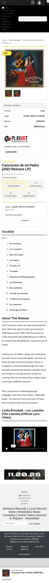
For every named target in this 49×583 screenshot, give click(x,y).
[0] (46, 3)
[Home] (8, 19)
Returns (40, 547)
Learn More (11, 152)
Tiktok (25, 501)
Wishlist (26, 220)
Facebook (25, 496)
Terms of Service (24, 548)
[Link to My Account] (40, 3)
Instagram (25, 498)
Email (25, 504)
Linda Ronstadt (14, 40)
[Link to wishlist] (33, 3)
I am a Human (34, 524)
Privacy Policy (9, 548)
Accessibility (25, 554)
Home (4, 40)
